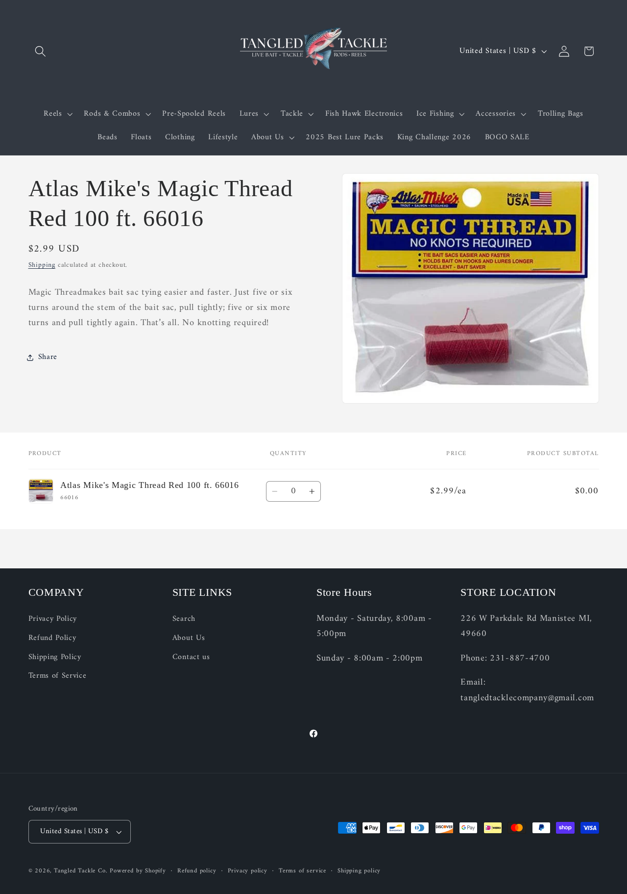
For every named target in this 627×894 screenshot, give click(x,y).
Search (183, 619)
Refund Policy (52, 638)
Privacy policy (247, 871)
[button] (40, 51)
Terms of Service (57, 676)
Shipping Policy (54, 657)
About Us (188, 638)
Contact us (191, 657)
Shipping (41, 265)
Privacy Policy (52, 619)
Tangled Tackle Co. (81, 871)
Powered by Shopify (138, 871)
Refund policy (196, 871)
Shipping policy (359, 871)
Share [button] (47, 357)
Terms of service (302, 871)
